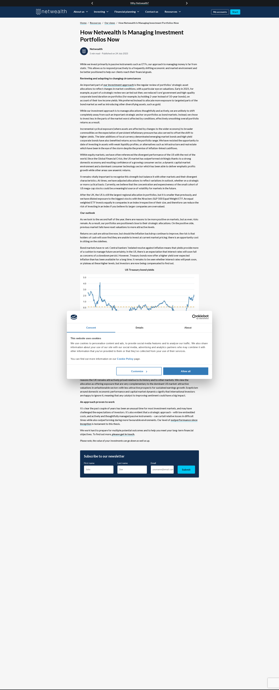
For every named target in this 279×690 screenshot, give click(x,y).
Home (83, 22)
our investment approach (118, 84)
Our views (109, 22)
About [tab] (187, 327)
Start (235, 12)
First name (89, 463)
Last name (122, 463)
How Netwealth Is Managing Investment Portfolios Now (149, 22)
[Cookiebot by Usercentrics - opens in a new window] (194, 317)
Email (153, 463)
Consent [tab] (91, 327)
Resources (95, 22)
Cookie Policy (125, 358)
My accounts (220, 12)
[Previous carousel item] (92, 3)
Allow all (186, 371)
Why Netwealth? (139, 3)
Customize (137, 371)
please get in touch (123, 434)
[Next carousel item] (187, 3)
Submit (186, 469)
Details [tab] (140, 327)
